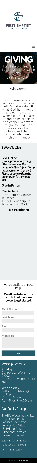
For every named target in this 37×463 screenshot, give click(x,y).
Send (18, 353)
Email (5, 326)
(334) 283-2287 (12, 449)
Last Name (9, 317)
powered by (18, 460)
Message (8, 335)
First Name (9, 309)
